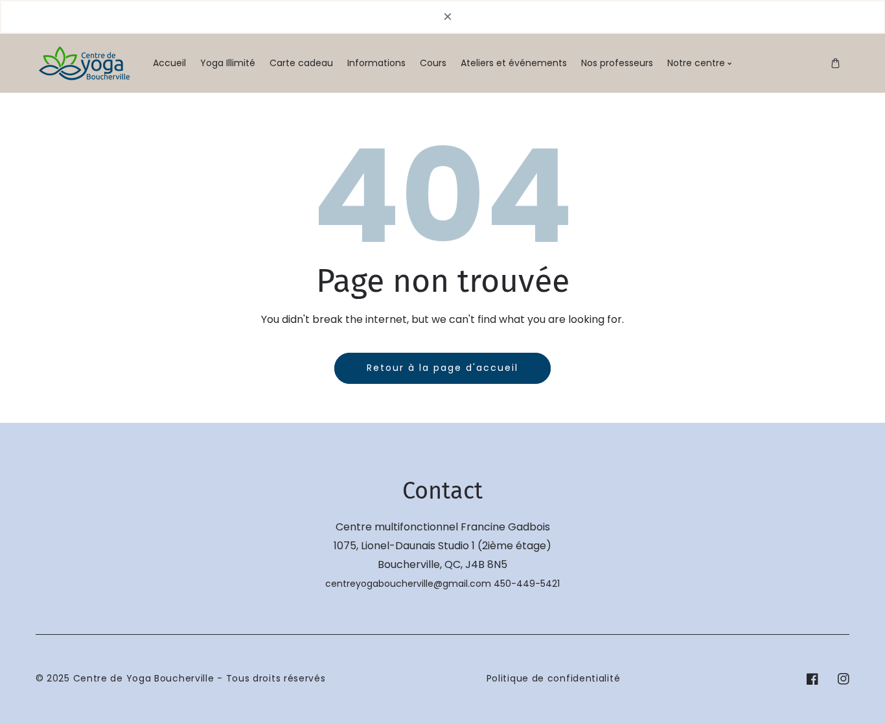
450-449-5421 (527, 583)
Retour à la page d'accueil (442, 367)
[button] (835, 63)
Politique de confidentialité (554, 678)
